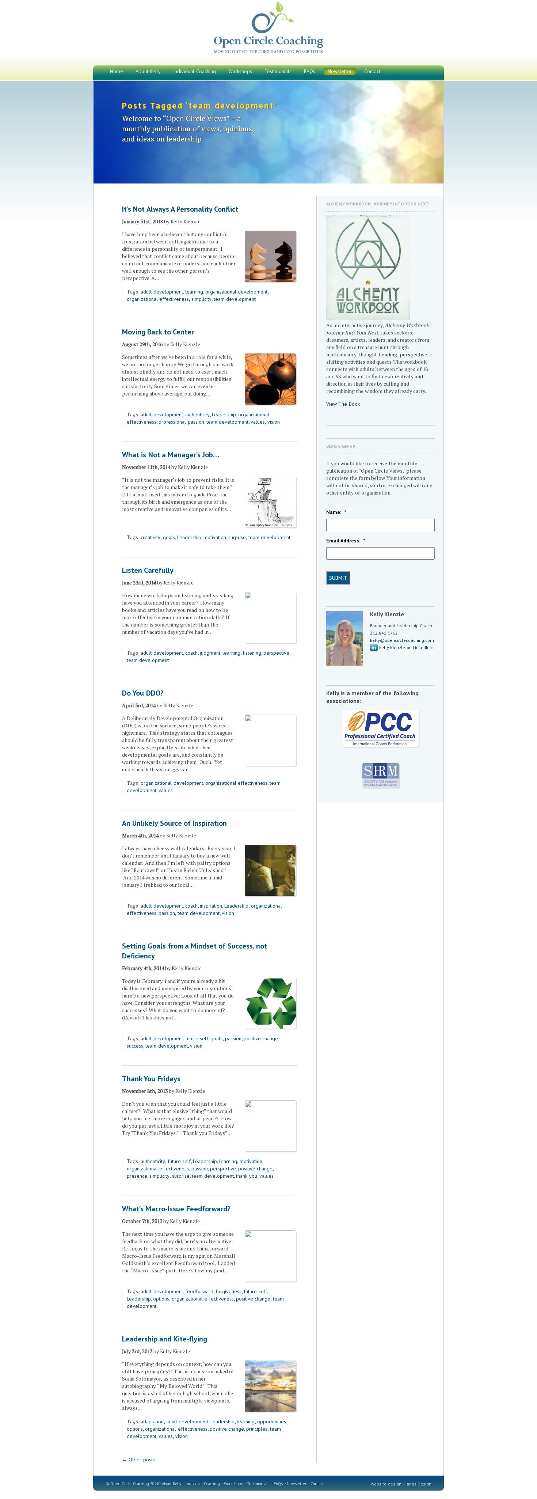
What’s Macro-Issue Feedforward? (176, 1209)
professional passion (181, 422)
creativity (150, 537)
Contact (317, 1483)
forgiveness (228, 1291)
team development (235, 299)
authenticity (197, 414)
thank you (246, 1176)
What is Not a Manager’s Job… (170, 454)
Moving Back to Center (158, 332)
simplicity (201, 299)
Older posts (138, 1459)
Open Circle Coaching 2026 (134, 1483)
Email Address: (345, 540)
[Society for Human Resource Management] (380, 775)
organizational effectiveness (158, 299)
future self (196, 1038)
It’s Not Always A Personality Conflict (180, 209)
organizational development (236, 291)
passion (167, 913)
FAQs (278, 1483)
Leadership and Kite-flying (164, 1339)
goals (169, 537)
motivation (214, 537)
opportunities (271, 1421)
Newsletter (296, 1483)
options (161, 1298)
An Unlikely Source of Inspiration (174, 823)
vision (273, 422)
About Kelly (171, 1483)
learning (194, 291)
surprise (237, 537)
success (135, 1045)
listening (252, 653)
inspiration (211, 905)
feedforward (199, 1291)
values (258, 422)
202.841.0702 (384, 633)
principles (256, 1429)
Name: (336, 512)
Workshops (233, 1483)
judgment (210, 653)
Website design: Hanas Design (401, 1484)
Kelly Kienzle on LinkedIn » (406, 647)
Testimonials (258, 1483)
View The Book (343, 404)
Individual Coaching (203, 1483)
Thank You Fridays (151, 1078)
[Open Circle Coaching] (268, 53)
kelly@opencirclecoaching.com (402, 640)
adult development (162, 291)
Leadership (224, 414)
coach (191, 653)
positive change (261, 1038)
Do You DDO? (143, 693)
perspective (276, 653)
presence (137, 1176)
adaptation (152, 1421)
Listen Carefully (148, 570)
